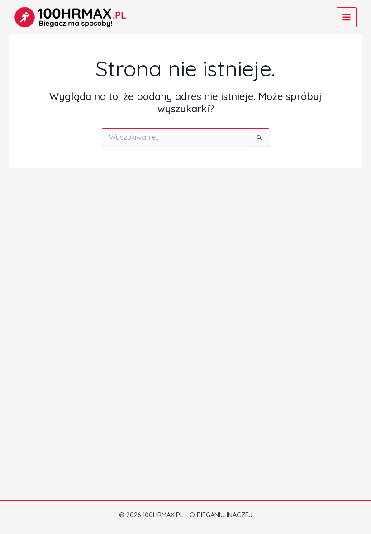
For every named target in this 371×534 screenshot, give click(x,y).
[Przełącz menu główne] (347, 17)
